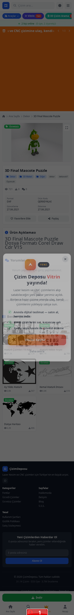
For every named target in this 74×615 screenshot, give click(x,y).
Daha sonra (37, 351)
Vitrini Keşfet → (37, 340)
